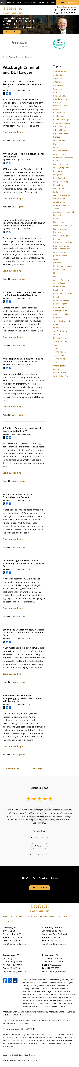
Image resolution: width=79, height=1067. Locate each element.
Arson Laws (58, 78)
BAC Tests (57, 89)
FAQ (11, 916)
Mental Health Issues (62, 266)
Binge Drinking (59, 96)
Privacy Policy (31, 916)
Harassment (58, 222)
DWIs (55, 147)
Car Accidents (59, 112)
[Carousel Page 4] (47, 837)
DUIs (55, 144)
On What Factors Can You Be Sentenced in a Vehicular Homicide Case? (22, 84)
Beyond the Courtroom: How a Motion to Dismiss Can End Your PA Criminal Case (23, 632)
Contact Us (60, 2)
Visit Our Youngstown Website (45, 1020)
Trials (55, 362)
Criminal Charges (60, 126)
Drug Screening (60, 178)
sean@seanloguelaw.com (15, 944)
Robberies (57, 317)
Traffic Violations (60, 359)
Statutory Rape (60, 341)
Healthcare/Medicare (62, 225)
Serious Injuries (60, 327)
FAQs (55, 192)
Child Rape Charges (61, 119)
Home (3, 2)
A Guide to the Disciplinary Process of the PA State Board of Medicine (23, 294)
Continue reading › (13, 132)
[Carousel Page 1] (31, 837)
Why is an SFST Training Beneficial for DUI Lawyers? (23, 155)
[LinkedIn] (10, 980)
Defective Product (61, 150)
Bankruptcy (58, 92)
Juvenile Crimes (60, 255)
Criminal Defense (30, 2)
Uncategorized (19, 140)
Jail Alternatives (60, 252)
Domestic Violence (61, 164)
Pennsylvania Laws (61, 300)
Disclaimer (20, 916)
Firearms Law (59, 199)
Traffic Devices (59, 352)
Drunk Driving (59, 185)
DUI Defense (43, 2)
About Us (11, 2)
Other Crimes (59, 286)
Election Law (58, 188)
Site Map (43, 916)
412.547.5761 (68, 13)
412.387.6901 (68, 10)
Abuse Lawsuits (60, 71)
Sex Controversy (60, 331)
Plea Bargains (59, 307)
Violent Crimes (59, 372)
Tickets (56, 348)
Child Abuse (58, 116)
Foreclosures (59, 202)
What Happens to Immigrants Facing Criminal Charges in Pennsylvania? (23, 360)
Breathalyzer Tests (61, 99)
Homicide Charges (61, 235)
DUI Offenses (59, 140)
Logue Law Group (27, 1055)
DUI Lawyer (58, 137)
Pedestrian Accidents (62, 293)
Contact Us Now (12, 32)
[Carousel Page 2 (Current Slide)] (37, 837)
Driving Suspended (61, 167)
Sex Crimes (58, 334)
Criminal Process (60, 133)
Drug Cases (58, 171)
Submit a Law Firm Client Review (39, 855)
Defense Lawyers (60, 154)
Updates (57, 369)
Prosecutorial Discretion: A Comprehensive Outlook (17, 496)
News (55, 273)
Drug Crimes (58, 174)
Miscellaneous (59, 269)
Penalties (57, 297)
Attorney (57, 82)
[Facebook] (5, 980)
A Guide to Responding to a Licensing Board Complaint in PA (23, 429)
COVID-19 (57, 109)
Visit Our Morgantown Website (16, 1020)
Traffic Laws (58, 355)
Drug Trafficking (60, 181)
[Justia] (15, 980)
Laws (55, 259)
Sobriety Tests (59, 338)
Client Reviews (55, 916)
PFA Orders (58, 290)
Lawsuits (57, 262)
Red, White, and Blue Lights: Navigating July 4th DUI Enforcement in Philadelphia (23, 698)
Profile (18, 2)
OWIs (55, 276)
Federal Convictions (62, 195)
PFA (52, 2)
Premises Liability (61, 314)
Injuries (56, 239)
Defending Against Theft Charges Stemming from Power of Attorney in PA (23, 563)
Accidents (57, 75)
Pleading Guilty (60, 311)
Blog (65, 916)
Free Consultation (66, 7)
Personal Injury (60, 304)
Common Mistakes (61, 123)
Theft (55, 345)
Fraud (55, 218)
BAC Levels (58, 85)
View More (39, 846)
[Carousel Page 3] (42, 837)
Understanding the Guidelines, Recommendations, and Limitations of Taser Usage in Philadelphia (24, 223)
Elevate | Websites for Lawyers (20, 1060)
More (73, 2)
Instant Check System (62, 242)
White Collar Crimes (62, 376)
